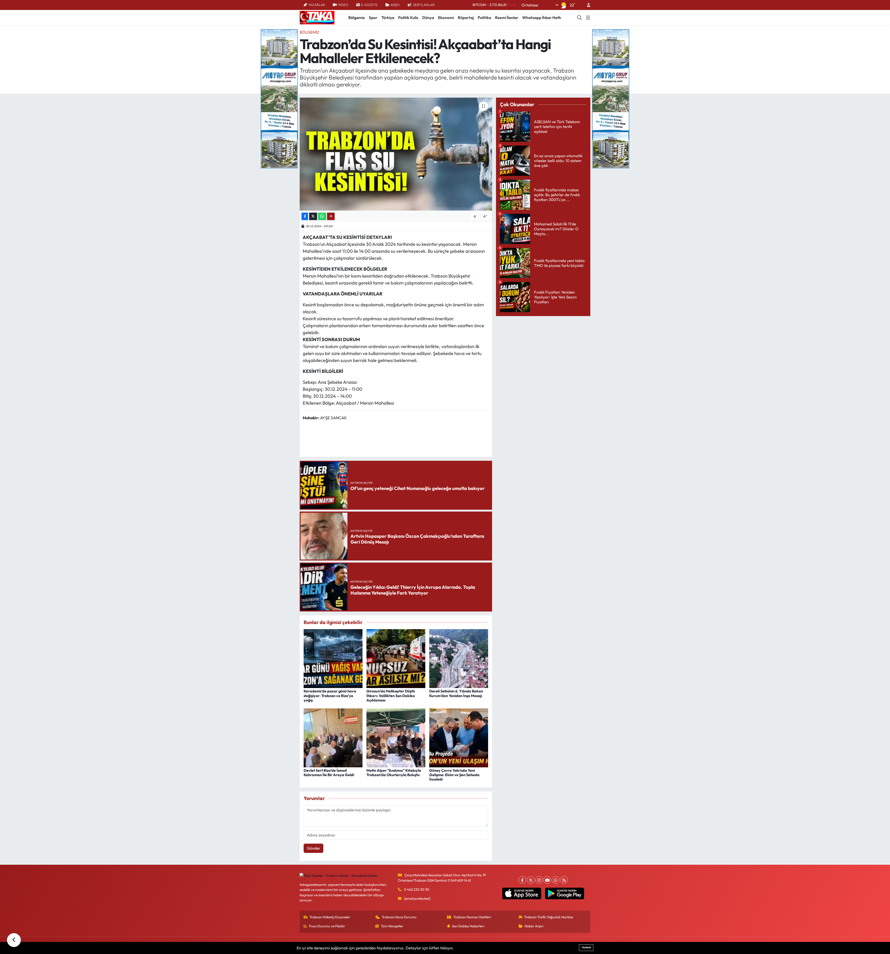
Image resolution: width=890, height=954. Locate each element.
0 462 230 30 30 (416, 889)
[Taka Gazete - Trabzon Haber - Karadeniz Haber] (317, 17)
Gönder (313, 848)
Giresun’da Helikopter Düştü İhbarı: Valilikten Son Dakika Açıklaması (390, 695)
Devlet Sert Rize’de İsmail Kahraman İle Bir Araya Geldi (329, 772)
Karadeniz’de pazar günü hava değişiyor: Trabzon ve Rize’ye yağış (330, 695)
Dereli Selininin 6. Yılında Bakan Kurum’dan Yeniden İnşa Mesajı (456, 693)
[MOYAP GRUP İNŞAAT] (279, 98)
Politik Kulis (408, 17)
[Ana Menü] (588, 18)
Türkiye (387, 17)
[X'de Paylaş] (313, 216)
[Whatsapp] (555, 880)
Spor (373, 17)
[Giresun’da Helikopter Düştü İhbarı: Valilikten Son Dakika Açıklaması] (395, 658)
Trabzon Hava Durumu (399, 917)
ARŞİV (395, 5)
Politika (484, 17)
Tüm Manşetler (392, 926)
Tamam (586, 947)
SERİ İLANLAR (424, 5)
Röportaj (466, 17)
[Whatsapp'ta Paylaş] (322, 216)
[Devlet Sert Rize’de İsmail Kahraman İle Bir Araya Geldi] (333, 737)
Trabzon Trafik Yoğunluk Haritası (548, 917)
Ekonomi (446, 17)
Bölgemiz (356, 17)
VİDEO (343, 5)
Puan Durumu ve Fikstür (327, 926)
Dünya (428, 17)
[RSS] (564, 880)
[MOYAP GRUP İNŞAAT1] (610, 98)
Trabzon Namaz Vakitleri (472, 917)
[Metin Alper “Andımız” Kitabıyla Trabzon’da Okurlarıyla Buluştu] (395, 737)
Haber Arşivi (533, 926)
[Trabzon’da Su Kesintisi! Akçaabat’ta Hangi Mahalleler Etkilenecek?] (396, 154)
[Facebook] (522, 880)
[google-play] (564, 893)
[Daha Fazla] (331, 216)
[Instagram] (539, 880)
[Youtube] (547, 880)
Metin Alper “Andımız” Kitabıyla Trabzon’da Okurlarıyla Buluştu (393, 772)
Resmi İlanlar (506, 17)
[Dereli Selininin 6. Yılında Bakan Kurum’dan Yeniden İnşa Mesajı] (458, 658)
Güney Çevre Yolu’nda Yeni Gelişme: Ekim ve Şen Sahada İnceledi (454, 774)
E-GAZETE (369, 5)
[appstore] (521, 893)
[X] (530, 880)
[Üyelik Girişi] (586, 5)
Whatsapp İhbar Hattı (541, 17)
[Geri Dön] (14, 940)
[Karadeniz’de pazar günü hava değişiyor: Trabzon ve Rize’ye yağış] (333, 658)
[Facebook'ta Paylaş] (305, 216)
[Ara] (579, 18)
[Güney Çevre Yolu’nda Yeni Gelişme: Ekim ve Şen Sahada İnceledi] (458, 737)
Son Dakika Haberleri (468, 926)
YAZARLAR (316, 5)
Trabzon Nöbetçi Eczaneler (329, 917)
